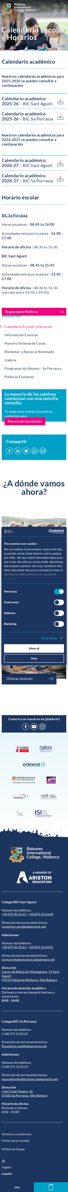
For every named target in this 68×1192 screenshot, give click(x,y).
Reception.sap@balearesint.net (24, 1046)
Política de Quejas (13, 1149)
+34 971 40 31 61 (14, 914)
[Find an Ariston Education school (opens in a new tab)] (34, 877)
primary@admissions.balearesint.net (28, 959)
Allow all (34, 648)
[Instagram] (42, 726)
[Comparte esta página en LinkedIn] (17, 450)
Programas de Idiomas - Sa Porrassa (33, 368)
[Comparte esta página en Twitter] (26, 450)
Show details (49, 638)
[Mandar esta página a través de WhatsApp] (34, 450)
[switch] (59, 602)
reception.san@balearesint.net (24, 926)
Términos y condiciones (16, 1134)
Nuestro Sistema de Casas (25, 343)
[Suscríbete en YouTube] (34, 726)
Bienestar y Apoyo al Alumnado (29, 351)
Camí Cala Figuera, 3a (17, 1091)
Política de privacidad (15, 1140)
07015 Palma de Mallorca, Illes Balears (29, 980)
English (6, 1167)
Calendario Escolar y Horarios (28, 326)
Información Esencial (21, 335)
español (7, 1173)
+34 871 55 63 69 (41, 914)
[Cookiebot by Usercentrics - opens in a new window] (49, 531)
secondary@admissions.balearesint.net (30, 1079)
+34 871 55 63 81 (41, 947)
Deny (34, 658)
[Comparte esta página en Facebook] (9, 450)
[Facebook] (25, 726)
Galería (10, 360)
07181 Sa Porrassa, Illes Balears (24, 1095)
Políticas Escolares (19, 377)
